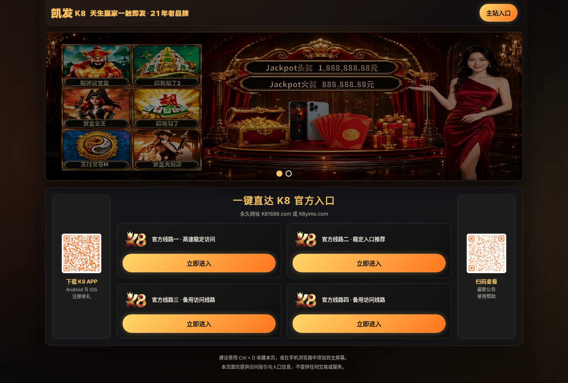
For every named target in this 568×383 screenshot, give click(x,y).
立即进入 (199, 263)
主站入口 (498, 13)
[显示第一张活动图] (279, 173)
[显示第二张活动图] (289, 173)
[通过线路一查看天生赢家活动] (284, 106)
